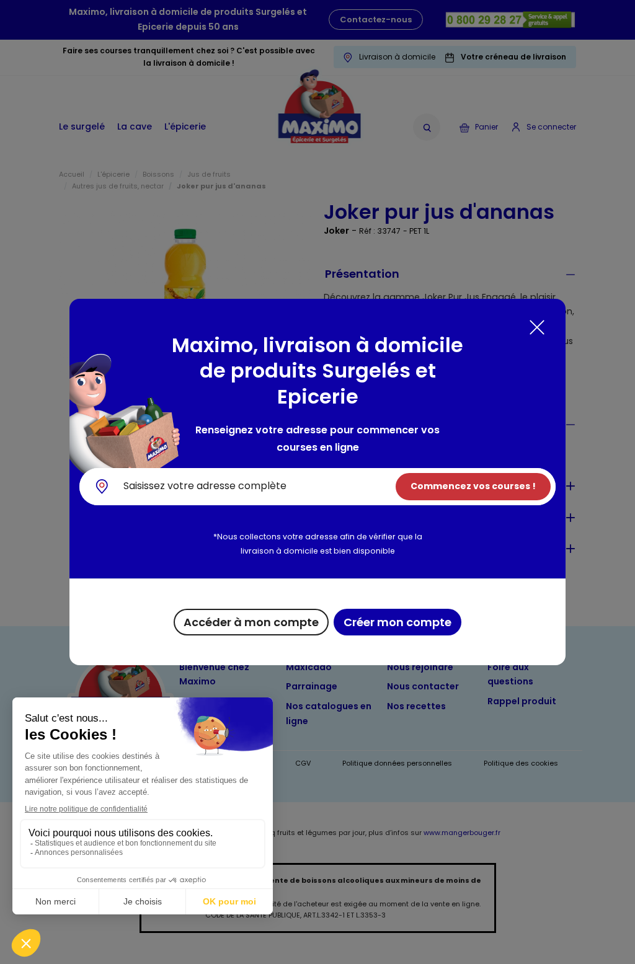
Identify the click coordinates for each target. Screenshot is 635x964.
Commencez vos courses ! (473, 486)
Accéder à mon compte (251, 622)
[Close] (537, 327)
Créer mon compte (397, 622)
